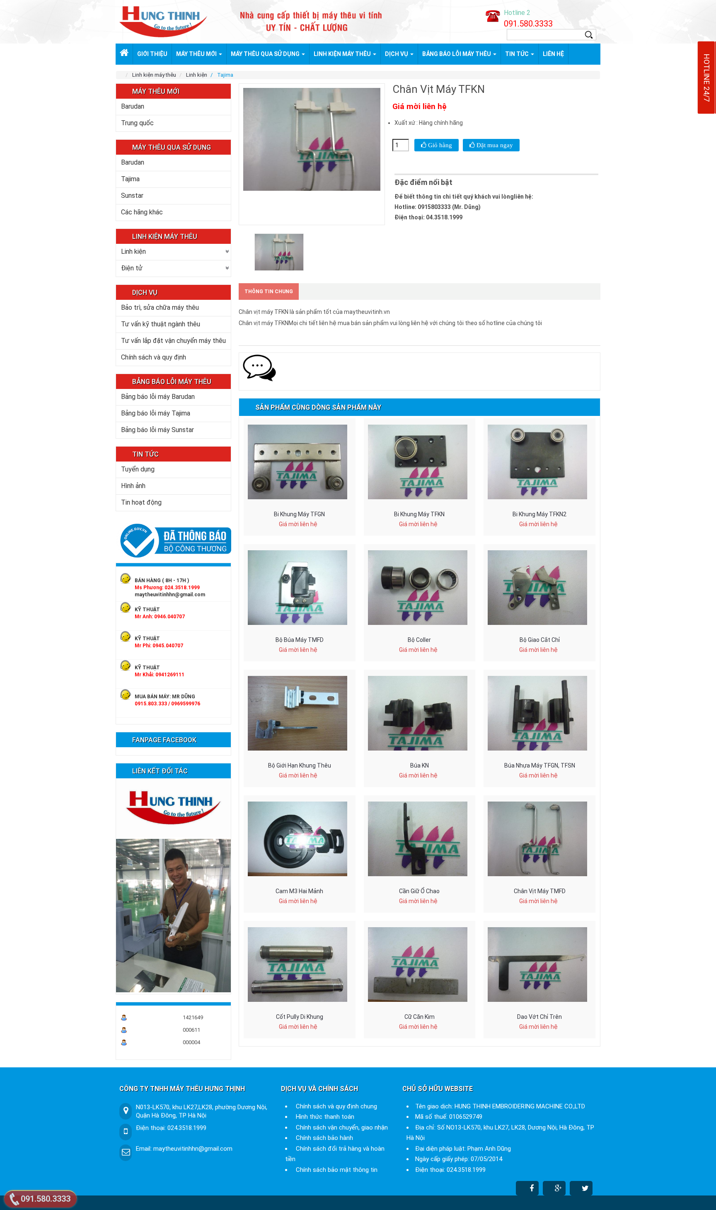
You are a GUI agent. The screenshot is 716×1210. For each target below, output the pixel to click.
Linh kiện (133, 251)
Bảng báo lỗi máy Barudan (158, 397)
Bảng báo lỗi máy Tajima (155, 413)
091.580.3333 (528, 24)
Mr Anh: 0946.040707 (160, 617)
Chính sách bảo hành (324, 1138)
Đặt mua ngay (494, 145)
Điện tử (132, 268)
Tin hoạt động (141, 502)
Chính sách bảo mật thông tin (336, 1170)
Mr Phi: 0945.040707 (159, 646)
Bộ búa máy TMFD (300, 640)
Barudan (132, 106)
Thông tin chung (268, 291)
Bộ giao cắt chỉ (540, 640)
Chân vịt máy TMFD (540, 891)
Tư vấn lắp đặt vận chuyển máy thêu (173, 341)
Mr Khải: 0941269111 (159, 675)
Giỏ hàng (439, 145)
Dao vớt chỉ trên (539, 1016)
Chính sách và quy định (153, 357)
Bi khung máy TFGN (299, 514)
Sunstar (132, 195)
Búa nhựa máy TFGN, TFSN (539, 765)
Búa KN (419, 765)
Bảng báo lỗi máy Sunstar (157, 430)
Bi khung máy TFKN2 (539, 514)
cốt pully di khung (299, 1016)
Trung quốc (137, 123)
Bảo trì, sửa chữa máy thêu (160, 307)
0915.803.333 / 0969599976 (167, 704)
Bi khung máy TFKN (419, 514)
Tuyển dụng (138, 469)
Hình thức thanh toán (325, 1116)
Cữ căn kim (419, 1016)
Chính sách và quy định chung (336, 1106)
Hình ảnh (133, 486)
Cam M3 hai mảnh (299, 891)
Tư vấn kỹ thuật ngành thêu (160, 324)
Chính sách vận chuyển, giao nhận (342, 1127)
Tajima (130, 179)
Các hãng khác (142, 212)
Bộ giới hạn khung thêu (299, 765)
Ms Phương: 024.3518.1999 (167, 587)
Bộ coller (419, 640)
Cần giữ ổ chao (419, 891)
